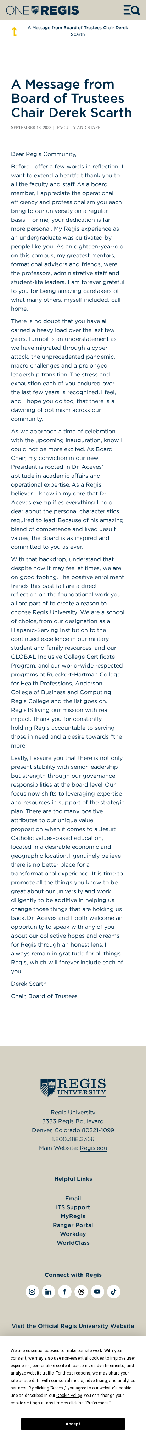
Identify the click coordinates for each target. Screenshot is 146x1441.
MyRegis (73, 1216)
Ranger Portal (73, 1224)
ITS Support (73, 1207)
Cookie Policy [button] (69, 1395)
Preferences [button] (97, 1402)
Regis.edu (93, 1147)
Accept (73, 1423)
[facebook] (65, 1291)
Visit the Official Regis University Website (73, 1325)
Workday (73, 1233)
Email (73, 1198)
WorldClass (73, 1242)
